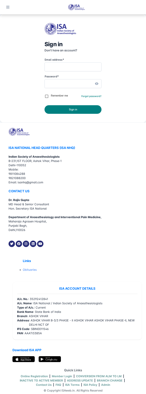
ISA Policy (90, 385)
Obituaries (30, 269)
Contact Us (44, 385)
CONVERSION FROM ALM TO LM (99, 376)
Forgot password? (91, 96)
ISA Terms (72, 385)
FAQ (58, 385)
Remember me (59, 95)
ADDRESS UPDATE (80, 380)
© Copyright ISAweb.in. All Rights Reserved (73, 390)
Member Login (62, 376)
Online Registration (34, 376)
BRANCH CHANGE (109, 380)
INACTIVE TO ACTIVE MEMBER (41, 380)
